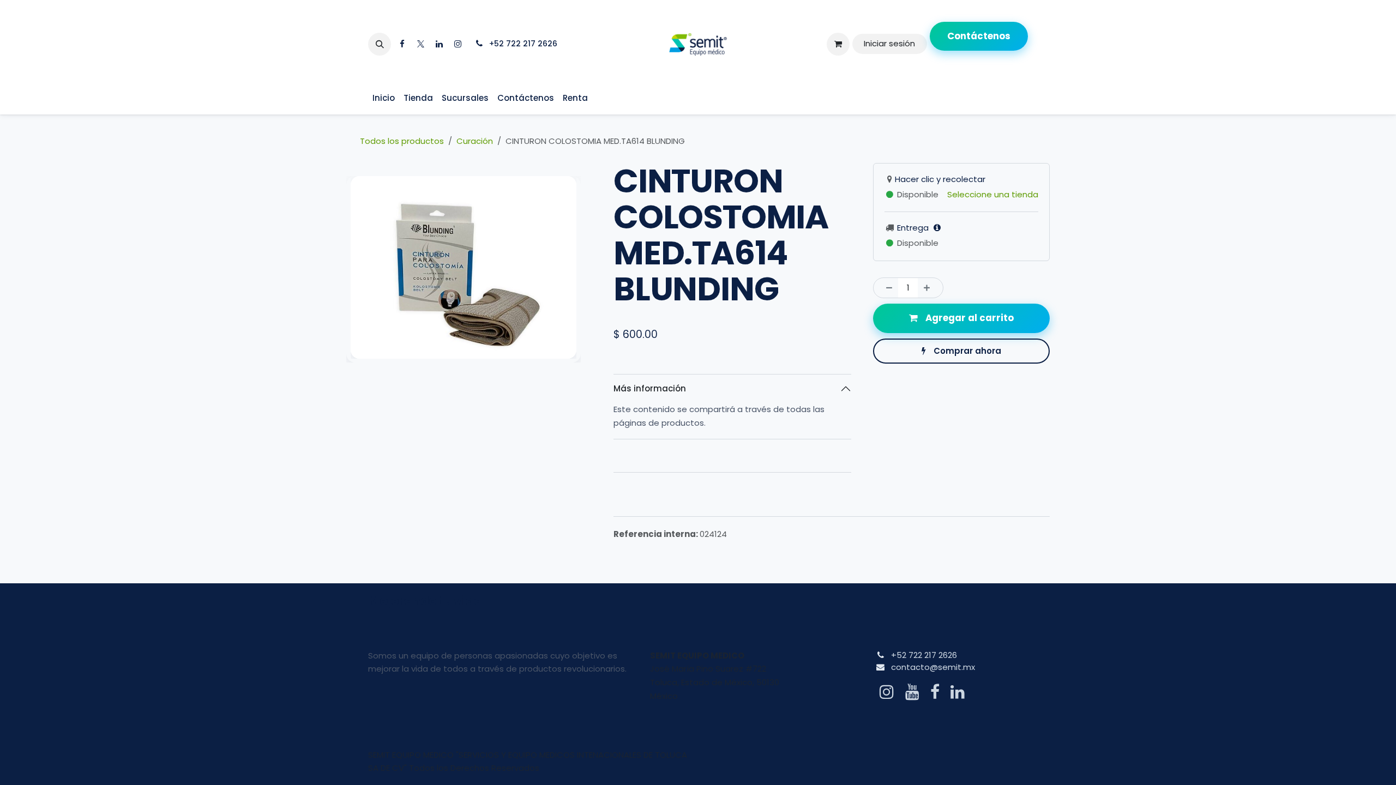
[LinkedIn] (439, 44)
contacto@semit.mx (933, 667)
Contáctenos (978, 36)
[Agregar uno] (930, 288)
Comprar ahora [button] (966, 351)
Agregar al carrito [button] (968, 317)
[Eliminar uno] (886, 288)
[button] (379, 44)
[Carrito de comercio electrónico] (838, 44)
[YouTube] (912, 692)
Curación (474, 141)
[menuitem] (383, 98)
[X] (420, 44)
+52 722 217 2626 (924, 655)
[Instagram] (457, 44)
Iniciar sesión (889, 43)
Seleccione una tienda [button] (992, 194)
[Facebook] (402, 44)
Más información (649, 388)
